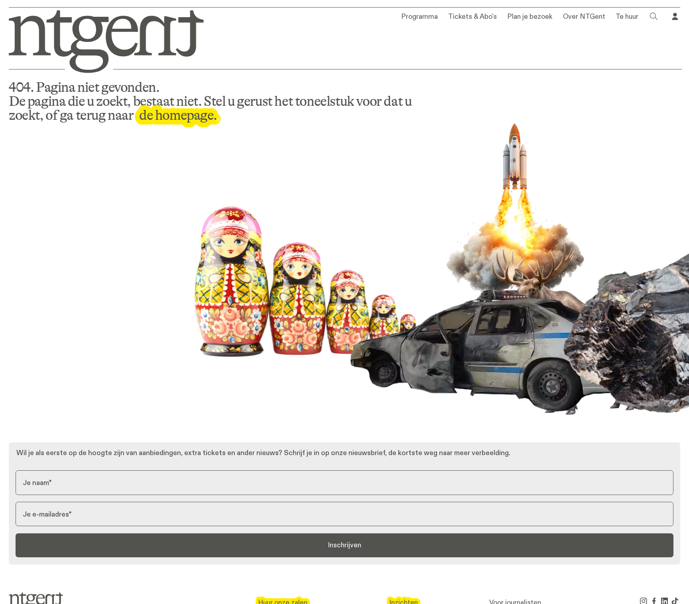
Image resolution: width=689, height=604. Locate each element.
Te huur (627, 16)
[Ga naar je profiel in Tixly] (675, 16)
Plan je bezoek (529, 16)
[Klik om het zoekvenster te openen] (654, 16)
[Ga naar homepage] (100, 40)
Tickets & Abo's (472, 16)
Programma (419, 16)
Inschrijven (344, 545)
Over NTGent (584, 16)
